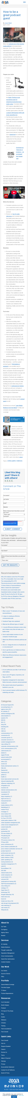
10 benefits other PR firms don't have (11, 598)
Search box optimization (8, 959)
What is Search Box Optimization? (10, 587)
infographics (5, 785)
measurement (6, 801)
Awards (3, 935)
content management (8, 742)
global (3, 774)
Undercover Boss (7, 901)
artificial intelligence (8, 713)
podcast (4, 829)
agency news (6, 709)
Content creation (5, 962)
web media (5, 907)
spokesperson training (17, 386)
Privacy (3, 1064)
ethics (4, 761)
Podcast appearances (7, 993)
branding (4, 726)
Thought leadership (6, 950)
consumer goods (6, 737)
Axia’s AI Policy (5, 1073)
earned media (6, 757)
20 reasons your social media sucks (11, 590)
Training (3, 1026)
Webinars (3, 1020)
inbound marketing (7, 781)
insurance (4, 787)
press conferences (7, 844)
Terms (3, 1055)
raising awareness (7, 862)
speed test (13, 134)
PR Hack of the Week (7, 1011)
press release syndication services (11, 849)
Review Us (4, 1052)
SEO (3, 870)
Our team (3, 926)
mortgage (4, 811)
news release (6, 816)
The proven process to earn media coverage (13, 583)
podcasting (5, 831)
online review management (9, 825)
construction (5, 735)
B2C (3, 722)
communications (7, 733)
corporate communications (9, 746)
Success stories (5, 973)
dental (3, 753)
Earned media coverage (7, 984)
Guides (3, 1017)
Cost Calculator (5, 1002)
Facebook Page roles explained (11, 621)
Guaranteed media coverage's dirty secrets (12, 592)
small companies (6, 875)
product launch (6, 851)
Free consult (4, 1040)
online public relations (14, 461)
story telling (5, 886)
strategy (4, 888)
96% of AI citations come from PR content (12, 576)
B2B (3, 720)
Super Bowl (5, 890)
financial (4, 770)
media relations (7, 805)
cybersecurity (6, 750)
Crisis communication (7, 956)
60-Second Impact (7, 705)
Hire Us (3, 1043)
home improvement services (10, 779)
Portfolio (5, 981)
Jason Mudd (8, 23)
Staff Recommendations (8, 883)
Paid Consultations (6, 1028)
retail (3, 866)
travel (3, 899)
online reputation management (10, 822)
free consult (4, 1031)
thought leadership (7, 894)
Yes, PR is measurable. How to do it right (12, 579)
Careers (3, 1049)
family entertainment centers (10, 766)
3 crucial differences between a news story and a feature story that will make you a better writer (14, 629)
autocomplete (5, 716)
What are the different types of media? (13, 624)
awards (4, 718)
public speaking (6, 859)
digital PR (5, 755)
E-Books (3, 1023)
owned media (6, 827)
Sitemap (3, 1061)
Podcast (3, 1008)
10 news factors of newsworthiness (11, 585)
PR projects (5, 838)
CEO (3, 729)
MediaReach (5, 807)
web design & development (10, 903)
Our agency (4, 929)
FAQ (3, 768)
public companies (7, 855)
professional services (8, 853)
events (4, 763)
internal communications (9, 790)
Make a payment (5, 1058)
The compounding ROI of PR (9, 581)
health (3, 777)
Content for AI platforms (8, 1070)
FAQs (2, 976)
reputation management (8, 864)
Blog (2, 1014)
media (4, 803)
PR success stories (7, 840)
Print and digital (5, 987)
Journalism (5, 794)
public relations (7, 857)
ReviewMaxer (6, 868)
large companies (6, 796)
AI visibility (4, 944)
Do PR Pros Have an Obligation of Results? (13, 596)
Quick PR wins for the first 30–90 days (11, 594)
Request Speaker (6, 1046)
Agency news (5, 932)
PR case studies (6, 833)
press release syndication (9, 846)
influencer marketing (8, 783)
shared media (6, 872)
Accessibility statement (7, 1067)
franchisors (5, 772)
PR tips (4, 842)
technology (5, 892)
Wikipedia (4, 910)
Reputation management (7, 953)
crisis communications (9, 748)
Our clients (4, 970)
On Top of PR (6, 818)
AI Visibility (5, 711)
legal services (6, 798)
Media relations (5, 947)
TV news (3, 990)
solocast (4, 879)
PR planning (5, 835)
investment (5, 792)
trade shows (5, 896)
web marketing (6, 905)
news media (6, 814)
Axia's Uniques (5, 1005)
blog (3, 724)
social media (6, 877)
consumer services (7, 740)
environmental (6, 759)
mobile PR (5, 809)
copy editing (5, 744)
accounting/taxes (6, 707)
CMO (3, 731)
